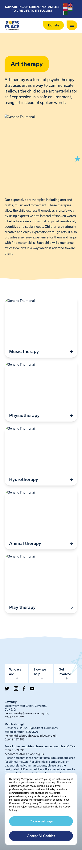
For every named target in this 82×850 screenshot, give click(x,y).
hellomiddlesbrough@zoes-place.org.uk (30, 735)
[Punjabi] (70, 8)
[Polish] (65, 8)
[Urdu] (65, 12)
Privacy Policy (30, 803)
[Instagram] (16, 688)
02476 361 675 (15, 717)
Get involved (65, 672)
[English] (70, 5)
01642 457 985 (15, 739)
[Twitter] (7, 688)
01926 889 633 (15, 750)
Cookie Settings (41, 821)
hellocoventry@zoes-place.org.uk (26, 713)
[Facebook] (24, 688)
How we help (40, 672)
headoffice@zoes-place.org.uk (24, 754)
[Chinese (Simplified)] (65, 5)
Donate (53, 25)
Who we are (15, 672)
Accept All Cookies (41, 836)
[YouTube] (32, 688)
